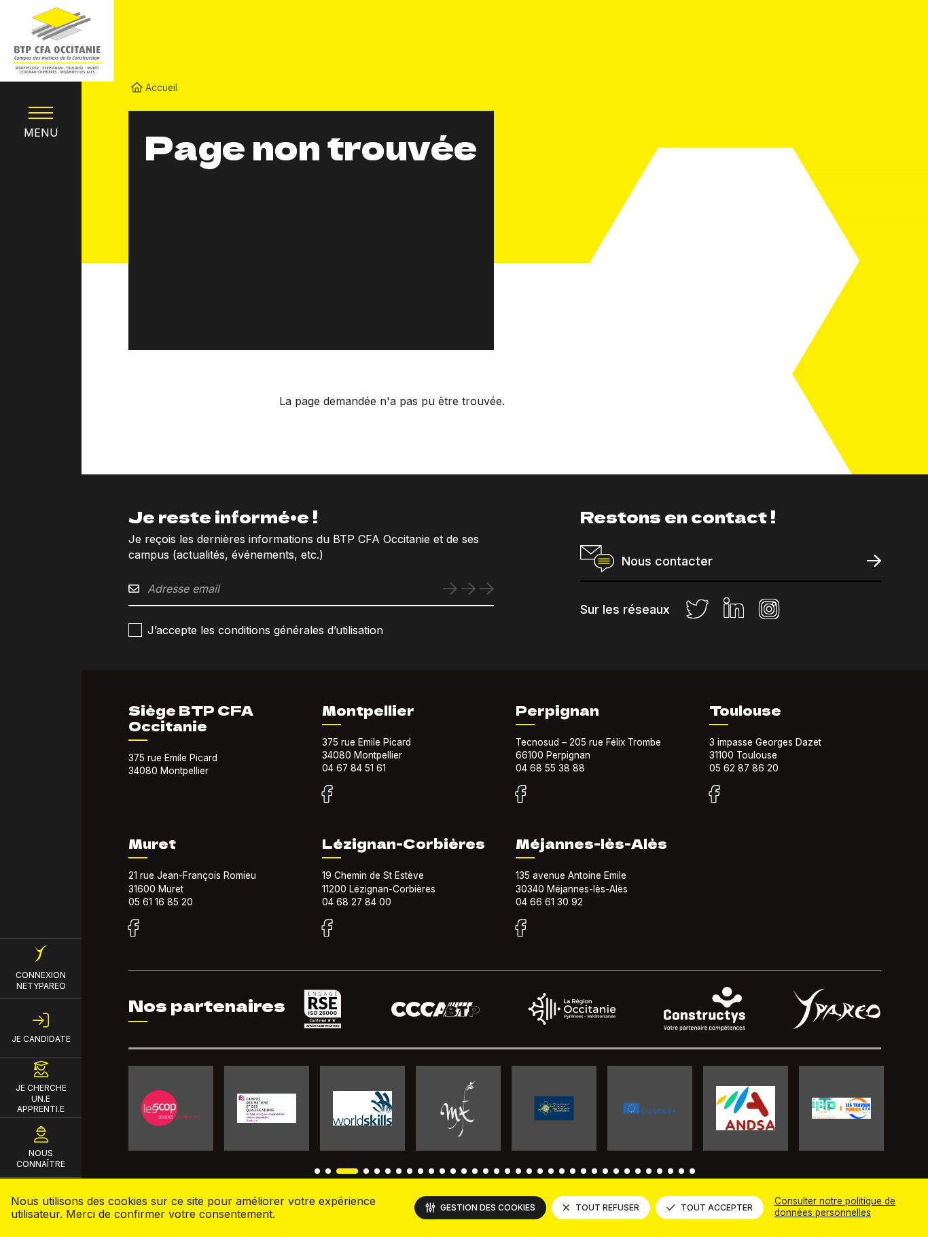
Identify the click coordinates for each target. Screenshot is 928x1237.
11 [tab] (442, 1171)
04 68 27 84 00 (356, 901)
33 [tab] (681, 1171)
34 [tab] (692, 1171)
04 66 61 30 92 (549, 901)
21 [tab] (551, 1171)
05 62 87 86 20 (744, 768)
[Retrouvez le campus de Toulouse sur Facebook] (714, 794)
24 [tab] (583, 1171)
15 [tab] (485, 1171)
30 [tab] (649, 1171)
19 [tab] (529, 1171)
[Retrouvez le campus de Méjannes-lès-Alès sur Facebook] (521, 928)
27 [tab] (616, 1171)
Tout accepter (717, 1207)
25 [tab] (594, 1171)
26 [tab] (605, 1171)
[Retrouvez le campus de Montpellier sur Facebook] (327, 794)
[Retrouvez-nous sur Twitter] (697, 609)
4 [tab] (366, 1171)
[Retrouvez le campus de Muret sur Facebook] (133, 928)
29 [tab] (638, 1171)
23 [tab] (572, 1171)
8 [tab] (409, 1171)
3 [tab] (347, 1171)
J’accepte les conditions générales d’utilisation (265, 630)
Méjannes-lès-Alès (591, 843)
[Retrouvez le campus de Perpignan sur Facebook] (521, 794)
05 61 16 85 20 (160, 901)
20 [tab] (540, 1171)
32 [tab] (670, 1171)
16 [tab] (496, 1171)
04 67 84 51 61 (354, 768)
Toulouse (745, 710)
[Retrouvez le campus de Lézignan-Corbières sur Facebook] (327, 928)
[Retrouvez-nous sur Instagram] (769, 609)
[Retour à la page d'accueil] (57, 41)
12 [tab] (453, 1171)
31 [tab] (659, 1171)
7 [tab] (398, 1171)
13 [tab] (464, 1171)
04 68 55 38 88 (550, 768)
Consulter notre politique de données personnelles (834, 1207)
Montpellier (368, 710)
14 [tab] (475, 1171)
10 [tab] (431, 1171)
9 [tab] (420, 1171)
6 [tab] (388, 1171)
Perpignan (557, 710)
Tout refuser (607, 1207)
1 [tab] (317, 1171)
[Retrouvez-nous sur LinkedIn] (733, 609)
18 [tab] (518, 1171)
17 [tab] (507, 1171)
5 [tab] (377, 1171)
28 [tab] (627, 1171)
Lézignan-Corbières (403, 843)
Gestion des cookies (487, 1207)
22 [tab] (562, 1171)
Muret (152, 843)
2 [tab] (328, 1171)
